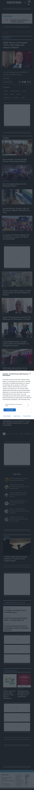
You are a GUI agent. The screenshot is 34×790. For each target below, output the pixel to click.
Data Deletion (7, 416)
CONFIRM (9, 410)
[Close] (30, 374)
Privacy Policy (27, 416)
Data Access (17, 416)
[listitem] (17, 405)
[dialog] (17, 395)
